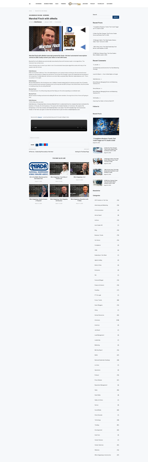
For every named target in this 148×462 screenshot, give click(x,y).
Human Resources (107, 315)
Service (107, 405)
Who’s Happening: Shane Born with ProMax (79, 200)
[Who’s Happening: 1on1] (79, 168)
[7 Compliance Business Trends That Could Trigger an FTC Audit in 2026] (106, 126)
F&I (107, 275)
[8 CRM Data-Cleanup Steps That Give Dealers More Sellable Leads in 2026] (97, 183)
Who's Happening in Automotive (107, 455)
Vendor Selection (107, 445)
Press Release (107, 380)
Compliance (107, 245)
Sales (56, 3)
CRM (107, 250)
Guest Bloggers (107, 305)
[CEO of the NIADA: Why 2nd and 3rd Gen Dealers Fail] (38, 168)
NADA (107, 355)
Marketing (107, 345)
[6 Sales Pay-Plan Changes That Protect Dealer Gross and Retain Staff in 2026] (97, 150)
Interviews (38, 3)
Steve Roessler (107, 415)
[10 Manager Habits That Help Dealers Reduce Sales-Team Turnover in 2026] (97, 161)
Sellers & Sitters (107, 400)
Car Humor (109, 3)
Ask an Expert (107, 215)
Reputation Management (107, 385)
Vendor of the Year (34, 137)
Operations (107, 370)
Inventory (107, 325)
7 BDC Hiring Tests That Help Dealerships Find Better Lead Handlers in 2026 (104, 47)
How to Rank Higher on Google (110, 74)
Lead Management (107, 335)
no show (107, 365)
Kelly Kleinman (38, 22)
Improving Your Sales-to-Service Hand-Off (103, 101)
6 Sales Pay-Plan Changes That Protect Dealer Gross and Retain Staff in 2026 (105, 34)
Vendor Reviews (107, 440)
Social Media (107, 410)
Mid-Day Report (107, 350)
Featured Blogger (107, 280)
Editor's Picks (107, 265)
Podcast (92, 3)
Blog (107, 230)
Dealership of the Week (107, 255)
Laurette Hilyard (97, 74)
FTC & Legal (107, 295)
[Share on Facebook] (40, 144)
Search (95, 14)
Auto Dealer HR (107, 225)
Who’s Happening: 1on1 (79, 177)
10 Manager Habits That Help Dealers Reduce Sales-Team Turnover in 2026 (104, 40)
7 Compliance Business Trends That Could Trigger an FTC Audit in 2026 (106, 27)
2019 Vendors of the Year (107, 200)
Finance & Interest (107, 285)
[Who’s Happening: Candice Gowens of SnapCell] (38, 190)
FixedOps (107, 290)
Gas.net (40, 117)
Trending (63, 3)
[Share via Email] (47, 144)
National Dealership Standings (107, 360)
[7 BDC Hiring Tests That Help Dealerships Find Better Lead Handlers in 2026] (97, 172)
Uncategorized (107, 430)
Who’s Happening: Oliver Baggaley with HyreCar (59, 200)
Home (30, 10)
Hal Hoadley (96, 98)
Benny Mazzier (96, 88)
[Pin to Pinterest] (45, 144)
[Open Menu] (29, 3)
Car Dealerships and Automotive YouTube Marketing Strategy (106, 68)
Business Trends (48, 3)
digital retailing (107, 260)
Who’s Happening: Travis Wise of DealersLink (59, 177)
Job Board (85, 3)
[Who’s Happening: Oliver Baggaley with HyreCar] (59, 190)
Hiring (107, 310)
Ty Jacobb (95, 64)
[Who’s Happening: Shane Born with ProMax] (79, 190)
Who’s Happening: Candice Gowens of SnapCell (38, 200)
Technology (101, 3)
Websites (107, 450)
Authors (107, 220)
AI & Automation (107, 210)
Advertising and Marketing (107, 205)
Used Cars (107, 435)
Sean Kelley (107, 395)
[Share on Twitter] (43, 144)
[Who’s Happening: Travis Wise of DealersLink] (59, 168)
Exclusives (107, 270)
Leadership (107, 340)
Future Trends (107, 300)
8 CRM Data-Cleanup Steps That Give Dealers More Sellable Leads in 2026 (104, 54)
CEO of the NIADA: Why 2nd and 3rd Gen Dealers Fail (38, 177)
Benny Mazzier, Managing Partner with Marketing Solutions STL (105, 82)
